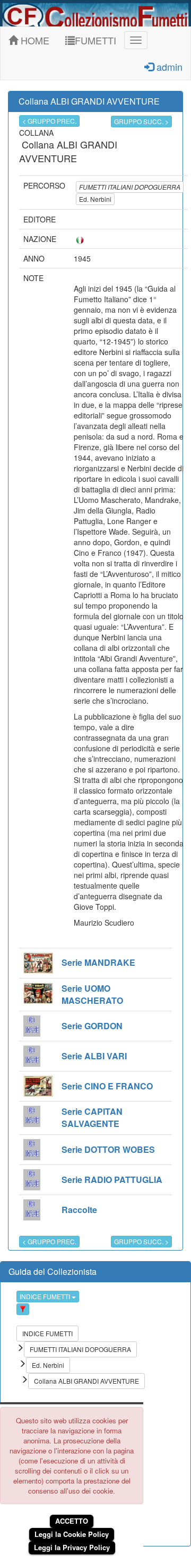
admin (168, 66)
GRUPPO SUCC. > (141, 121)
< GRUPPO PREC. (49, 120)
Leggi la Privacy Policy (72, 1547)
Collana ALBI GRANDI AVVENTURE (86, 1380)
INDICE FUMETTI (46, 1296)
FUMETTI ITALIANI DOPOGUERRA (129, 186)
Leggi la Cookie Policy (71, 1534)
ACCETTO (71, 1521)
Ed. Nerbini (95, 198)
